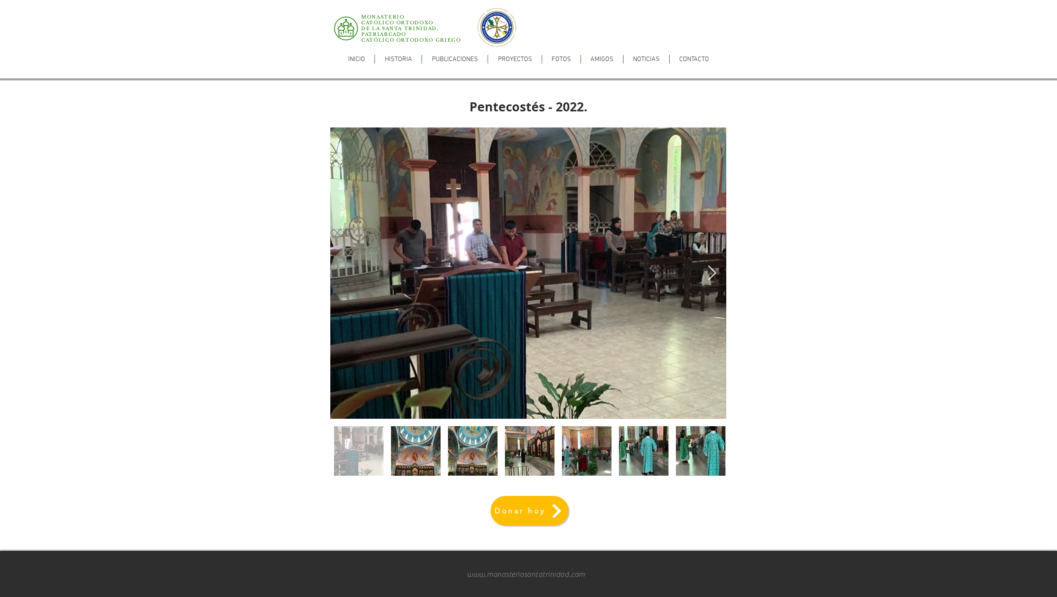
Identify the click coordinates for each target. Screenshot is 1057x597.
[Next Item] (712, 273)
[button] (455, 59)
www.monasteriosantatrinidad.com (526, 574)
